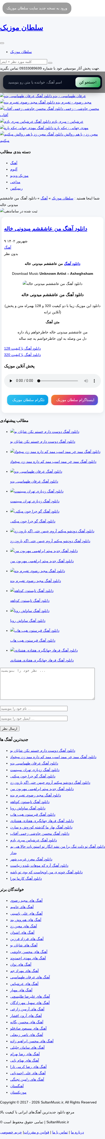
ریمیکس (16, 188)
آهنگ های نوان (20, 964)
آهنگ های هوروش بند (25, 920)
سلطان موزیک (21, 52)
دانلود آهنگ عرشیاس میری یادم (33, 840)
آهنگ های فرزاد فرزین (27, 939)
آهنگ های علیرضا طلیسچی (30, 996)
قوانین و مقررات (36, 1132)
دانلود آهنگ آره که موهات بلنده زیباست (39, 865)
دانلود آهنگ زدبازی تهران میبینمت (34, 770)
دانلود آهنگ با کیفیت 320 (22, 355)
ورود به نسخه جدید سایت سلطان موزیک (37, 8)
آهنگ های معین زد (23, 926)
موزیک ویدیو (19, 176)
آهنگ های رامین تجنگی (27, 1079)
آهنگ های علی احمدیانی (28, 1073)
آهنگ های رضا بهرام (25, 1054)
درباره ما (77, 1132)
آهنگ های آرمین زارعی (27, 1009)
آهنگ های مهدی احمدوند (28, 958)
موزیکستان (18, 1092)
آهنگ (13, 163)
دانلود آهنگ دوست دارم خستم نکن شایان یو (42, 751)
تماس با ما (60, 1132)
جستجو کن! (88, 82)
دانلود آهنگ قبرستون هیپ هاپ (32, 814)
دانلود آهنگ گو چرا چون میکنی (32, 776)
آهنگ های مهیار (21, 990)
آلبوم (13, 169)
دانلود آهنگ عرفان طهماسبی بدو (34, 763)
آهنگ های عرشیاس (24, 984)
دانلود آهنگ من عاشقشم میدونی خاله (45, 228)
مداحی (15, 182)
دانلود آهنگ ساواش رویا (27, 808)
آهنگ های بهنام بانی (24, 1060)
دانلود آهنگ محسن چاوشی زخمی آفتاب (39, 833)
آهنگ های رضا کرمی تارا (28, 1067)
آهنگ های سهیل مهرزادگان (30, 1003)
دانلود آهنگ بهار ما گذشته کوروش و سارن (41, 827)
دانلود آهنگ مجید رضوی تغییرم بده (35, 795)
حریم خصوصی (11, 1132)
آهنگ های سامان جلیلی (27, 1047)
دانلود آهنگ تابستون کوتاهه (29, 802)
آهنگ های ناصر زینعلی (26, 1035)
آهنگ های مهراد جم (24, 971)
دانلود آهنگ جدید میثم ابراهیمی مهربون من (42, 789)
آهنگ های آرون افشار (26, 1016)
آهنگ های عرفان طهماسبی (30, 977)
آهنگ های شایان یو (23, 945)
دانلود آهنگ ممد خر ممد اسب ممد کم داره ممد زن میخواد (53, 757)
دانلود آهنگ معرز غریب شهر (31, 859)
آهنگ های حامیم (22, 907)
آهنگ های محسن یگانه (26, 1022)
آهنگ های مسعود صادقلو (28, 1028)
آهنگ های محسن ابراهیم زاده (32, 1041)
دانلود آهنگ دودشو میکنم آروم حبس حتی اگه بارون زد (50, 782)
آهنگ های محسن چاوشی (28, 952)
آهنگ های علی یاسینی (26, 913)
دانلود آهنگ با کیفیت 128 (22, 348)
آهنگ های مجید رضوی (26, 900)
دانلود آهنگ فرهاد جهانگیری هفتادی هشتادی (42, 821)
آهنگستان (17, 1086)
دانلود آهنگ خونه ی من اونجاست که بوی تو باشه (46, 872)
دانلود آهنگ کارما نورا (26, 878)
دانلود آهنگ (72, 264)
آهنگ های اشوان (22, 932)
